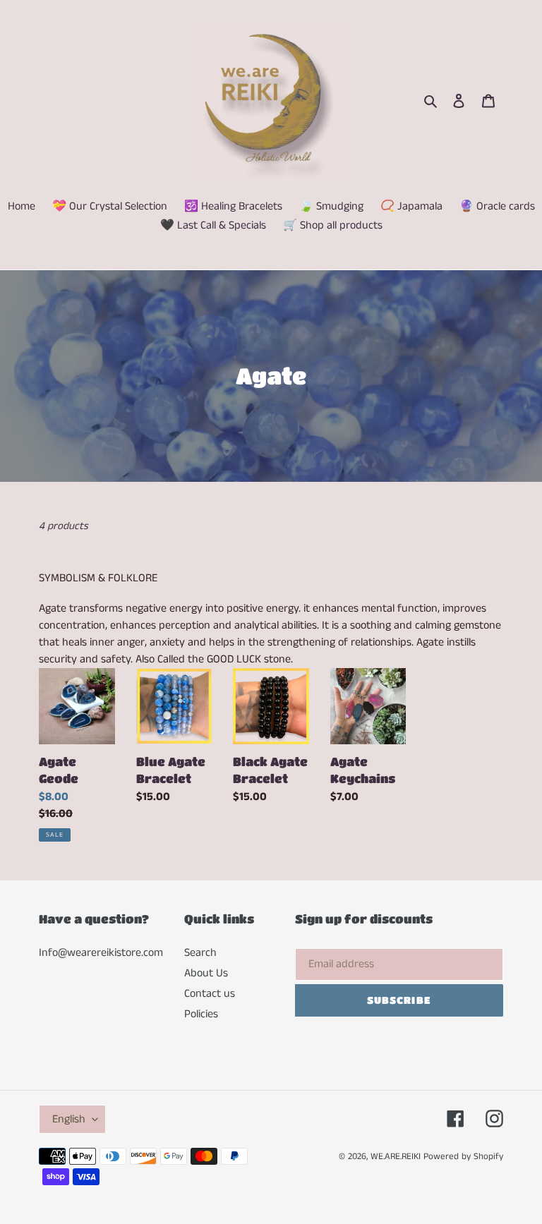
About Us (206, 973)
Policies (201, 1014)
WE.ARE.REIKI (396, 1156)
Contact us (209, 994)
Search (200, 953)
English (68, 1119)
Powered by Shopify (463, 1156)
